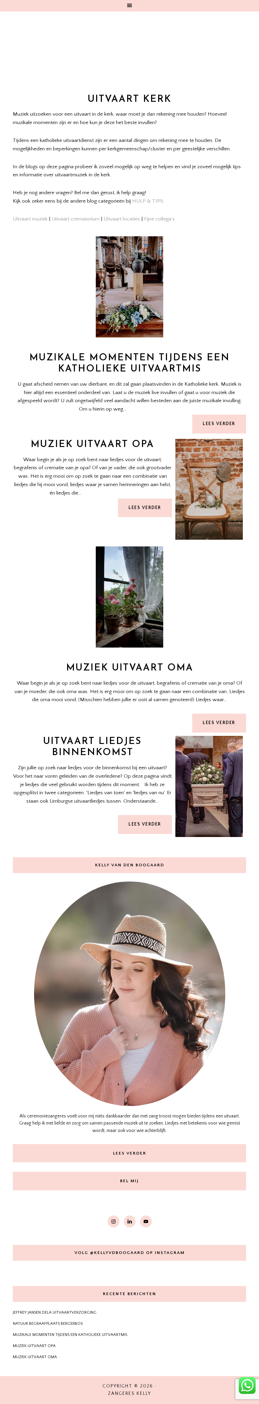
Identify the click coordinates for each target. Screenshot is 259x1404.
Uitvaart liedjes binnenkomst (92, 747)
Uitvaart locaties (122, 219)
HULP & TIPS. (148, 201)
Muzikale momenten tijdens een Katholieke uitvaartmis (129, 363)
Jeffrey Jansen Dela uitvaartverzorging (54, 1312)
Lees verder (219, 423)
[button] (129, 5)
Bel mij (129, 1180)
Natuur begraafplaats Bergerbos (48, 1323)
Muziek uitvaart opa (92, 444)
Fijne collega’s (159, 219)
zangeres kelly (129, 47)
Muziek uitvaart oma (129, 668)
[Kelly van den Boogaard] (129, 994)
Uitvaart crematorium (75, 219)
